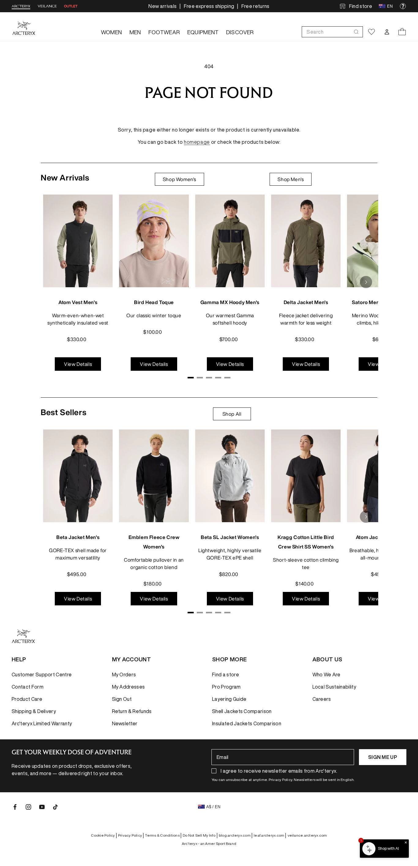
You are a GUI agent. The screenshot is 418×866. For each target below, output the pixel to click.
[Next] (366, 282)
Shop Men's (291, 179)
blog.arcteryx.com (235, 835)
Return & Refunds (132, 711)
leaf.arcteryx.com (270, 835)
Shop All (231, 414)
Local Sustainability (334, 686)
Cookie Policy (104, 835)
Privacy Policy (131, 835)
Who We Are (326, 674)
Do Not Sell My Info (200, 835)
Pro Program (226, 686)
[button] (332, 32)
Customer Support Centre (42, 674)
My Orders (124, 674)
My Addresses (128, 686)
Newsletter (125, 723)
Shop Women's (179, 179)
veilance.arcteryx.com (307, 835)
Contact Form (27, 686)
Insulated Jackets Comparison (246, 723)
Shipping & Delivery (34, 711)
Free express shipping (209, 6)
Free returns (255, 6)
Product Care (27, 699)
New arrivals (162, 6)
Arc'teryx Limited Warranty (42, 723)
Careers (321, 699)
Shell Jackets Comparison (242, 711)
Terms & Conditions (163, 835)
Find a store (225, 674)
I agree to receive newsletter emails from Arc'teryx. (279, 770)
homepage (197, 141)
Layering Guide (229, 699)
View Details (78, 364)
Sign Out (122, 699)
